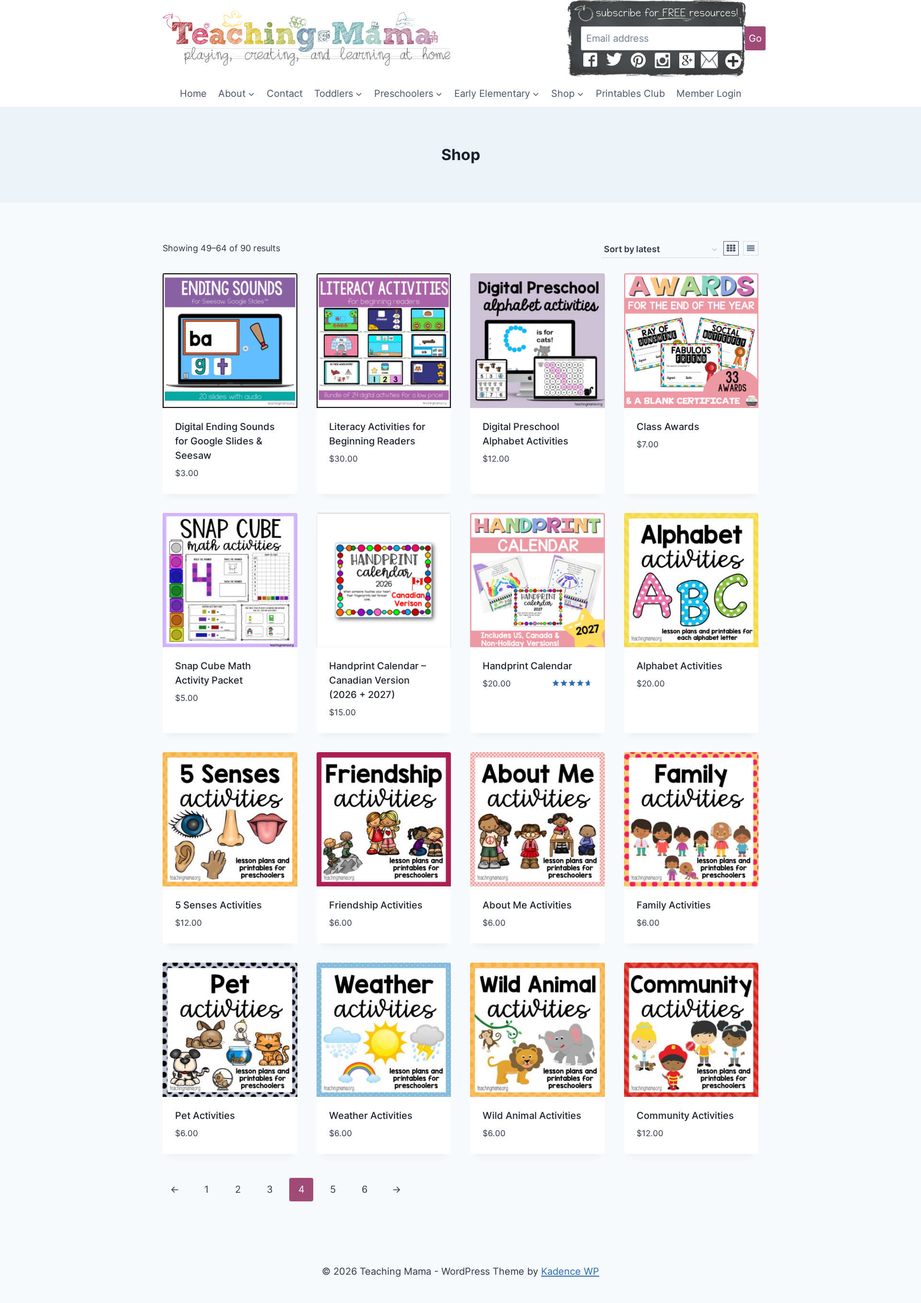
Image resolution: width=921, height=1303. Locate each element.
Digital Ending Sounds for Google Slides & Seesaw (225, 441)
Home (193, 93)
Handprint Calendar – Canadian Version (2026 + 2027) (377, 680)
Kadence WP (570, 1271)
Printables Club (630, 93)
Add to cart (358, 487)
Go (755, 38)
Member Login (709, 93)
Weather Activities (371, 1115)
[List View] (750, 248)
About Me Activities (527, 905)
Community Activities (685, 1115)
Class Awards (668, 426)
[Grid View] (731, 248)
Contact (285, 93)
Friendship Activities (376, 905)
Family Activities (674, 905)
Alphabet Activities (679, 666)
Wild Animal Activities (532, 1115)
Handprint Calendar (527, 666)
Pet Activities (205, 1115)
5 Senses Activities (218, 905)
